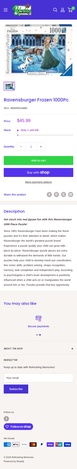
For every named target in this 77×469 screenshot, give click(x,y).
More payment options (38, 181)
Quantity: (9, 146)
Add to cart (38, 160)
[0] (70, 10)
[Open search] (55, 10)
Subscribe (16, 389)
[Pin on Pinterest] (56, 194)
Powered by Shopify (14, 461)
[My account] (62, 10)
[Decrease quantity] (21, 147)
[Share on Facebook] (49, 194)
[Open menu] (5, 9)
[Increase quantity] (41, 147)
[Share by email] (70, 194)
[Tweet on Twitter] (63, 194)
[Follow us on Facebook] (6, 418)
